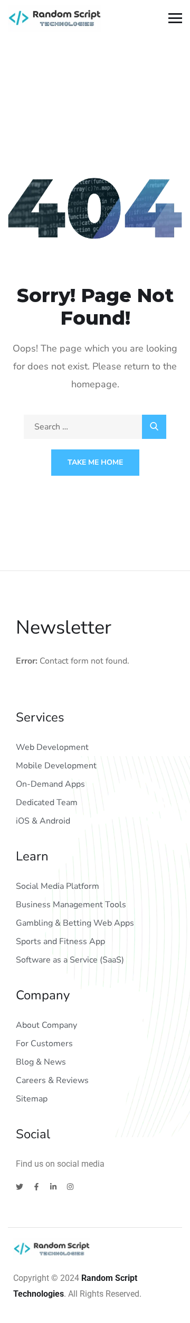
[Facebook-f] (36, 1186)
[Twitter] (19, 1186)
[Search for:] (95, 427)
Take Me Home (95, 462)
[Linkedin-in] (53, 1186)
